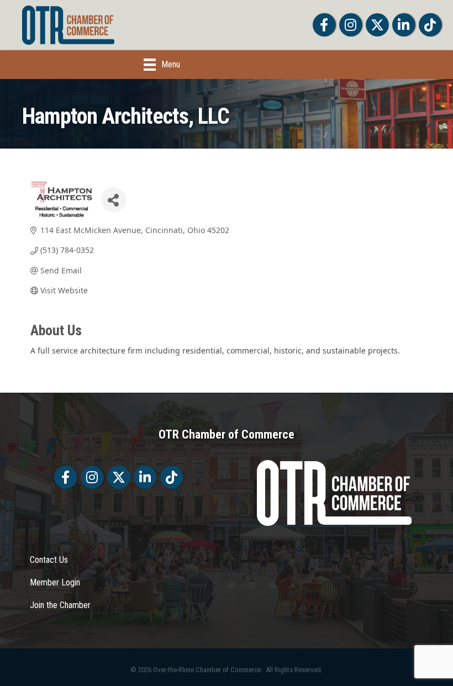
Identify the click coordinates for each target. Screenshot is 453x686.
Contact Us (49, 560)
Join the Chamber (60, 605)
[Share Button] (113, 199)
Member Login (55, 582)
